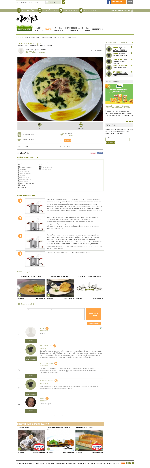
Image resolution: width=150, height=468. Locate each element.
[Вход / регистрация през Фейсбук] (109, 2)
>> (65, 415)
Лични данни (61, 463)
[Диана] (109, 49)
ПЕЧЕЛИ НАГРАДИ (90, 10)
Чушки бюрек (122, 68)
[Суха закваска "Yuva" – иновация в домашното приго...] (126, 121)
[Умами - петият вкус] (130, 121)
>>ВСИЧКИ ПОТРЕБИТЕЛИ (124, 42)
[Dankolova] (109, 61)
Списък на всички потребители (27, 463)
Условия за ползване (47, 463)
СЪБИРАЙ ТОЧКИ (49, 10)
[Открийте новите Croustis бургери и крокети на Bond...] (127, 121)
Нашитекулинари (39, 29)
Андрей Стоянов (46, 381)
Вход (130, 2)
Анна (42, 328)
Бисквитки (71, 463)
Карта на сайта (114, 463)
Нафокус (87, 29)
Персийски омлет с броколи (119, 62)
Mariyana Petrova (120, 66)
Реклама (79, 463)
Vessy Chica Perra (46, 363)
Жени (42, 398)
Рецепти (48, 29)
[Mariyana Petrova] (109, 68)
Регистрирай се (118, 2)
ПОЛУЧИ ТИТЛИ (69, 10)
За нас (86, 463)
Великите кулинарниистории (74, 29)
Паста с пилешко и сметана (120, 50)
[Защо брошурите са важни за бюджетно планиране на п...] (132, 121)
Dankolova (117, 60)
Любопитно (97, 29)
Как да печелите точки (99, 463)
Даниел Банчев (40, 49)
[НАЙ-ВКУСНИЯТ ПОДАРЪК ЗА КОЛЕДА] (129, 121)
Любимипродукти (58, 29)
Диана (115, 47)
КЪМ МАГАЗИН (121, 10)
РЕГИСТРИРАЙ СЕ (28, 10)
